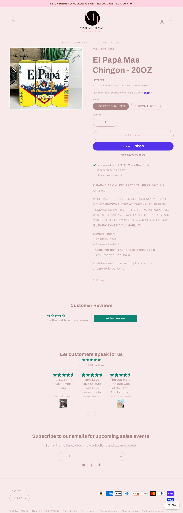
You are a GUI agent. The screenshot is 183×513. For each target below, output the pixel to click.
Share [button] (100, 280)
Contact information (153, 511)
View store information (111, 175)
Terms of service (109, 511)
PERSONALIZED (146, 106)
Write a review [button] (115, 318)
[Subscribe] (121, 456)
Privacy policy (89, 511)
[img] (91, 360)
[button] (13, 22)
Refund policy (70, 511)
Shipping (116, 86)
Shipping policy (130, 511)
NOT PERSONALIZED (111, 106)
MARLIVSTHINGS (28, 511)
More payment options (133, 155)
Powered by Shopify (48, 511)
